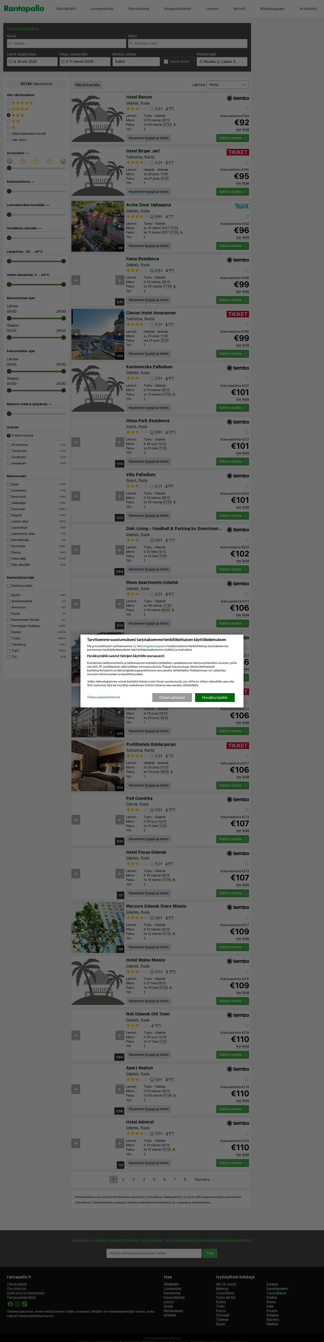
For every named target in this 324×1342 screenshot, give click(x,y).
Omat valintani (172, 697)
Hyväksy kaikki (215, 697)
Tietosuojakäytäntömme (103, 697)
